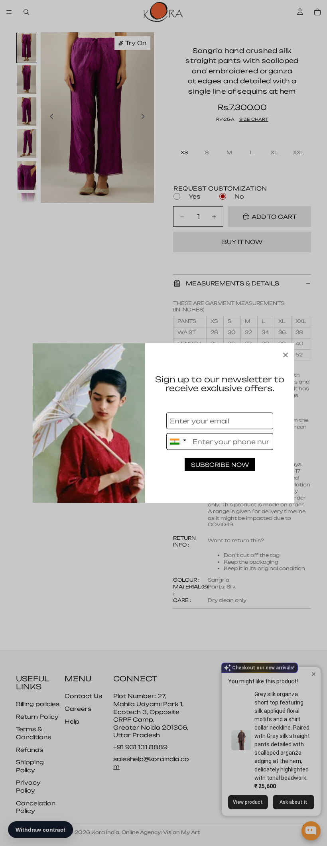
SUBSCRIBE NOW (220, 464)
